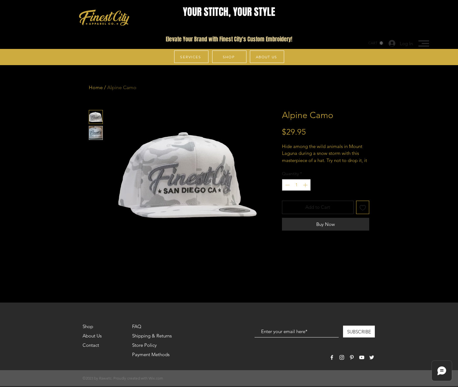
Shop (88, 326)
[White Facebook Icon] (332, 357)
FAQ (136, 326)
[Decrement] (287, 184)
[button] (423, 43)
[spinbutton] (296, 184)
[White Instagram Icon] (342, 357)
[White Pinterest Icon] (352, 357)
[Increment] (306, 184)
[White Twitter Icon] (372, 357)
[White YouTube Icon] (362, 357)
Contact (91, 345)
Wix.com (156, 378)
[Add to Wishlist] (363, 207)
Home (96, 87)
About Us (92, 336)
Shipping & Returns (152, 336)
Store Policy (144, 345)
